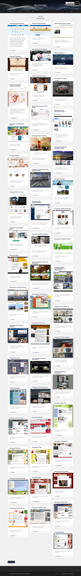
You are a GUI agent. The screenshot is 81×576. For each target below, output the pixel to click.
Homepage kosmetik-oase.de (16, 508)
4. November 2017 (13, 149)
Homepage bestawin (14, 358)
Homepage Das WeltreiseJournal (17, 287)
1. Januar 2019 (58, 72)
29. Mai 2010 (13, 472)
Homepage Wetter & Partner (16, 192)
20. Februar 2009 (58, 556)
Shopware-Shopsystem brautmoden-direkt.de (15, 85)
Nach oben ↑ (71, 573)
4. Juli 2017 (12, 186)
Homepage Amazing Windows (17, 418)
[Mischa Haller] (72, 5)
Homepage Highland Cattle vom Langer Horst (40, 262)
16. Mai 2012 (58, 397)
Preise (33, 11)
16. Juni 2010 (35, 471)
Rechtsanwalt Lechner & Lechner (62, 23)
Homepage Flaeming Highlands (17, 478)
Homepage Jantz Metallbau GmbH (16, 228)
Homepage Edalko (14, 255)
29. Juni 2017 (35, 195)
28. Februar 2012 (13, 412)
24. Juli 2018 (35, 100)
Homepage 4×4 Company (60, 78)
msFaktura (27, 11)
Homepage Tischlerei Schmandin (62, 208)
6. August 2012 (58, 365)
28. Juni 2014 (58, 300)
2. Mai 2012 (35, 411)
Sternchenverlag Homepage (39, 23)
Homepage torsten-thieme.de (61, 306)
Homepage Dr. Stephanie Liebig (62, 239)
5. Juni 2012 (35, 381)
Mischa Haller (40, 5)
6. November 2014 (13, 281)
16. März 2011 (13, 442)
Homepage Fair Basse (14, 448)
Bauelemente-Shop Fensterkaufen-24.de (59, 110)
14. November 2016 (36, 228)
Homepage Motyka (14, 155)
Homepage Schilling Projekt (39, 507)
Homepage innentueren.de (38, 323)
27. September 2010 (59, 465)
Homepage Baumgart (59, 179)
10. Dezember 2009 (36, 501)
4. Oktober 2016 (58, 233)
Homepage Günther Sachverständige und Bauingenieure (59, 268)
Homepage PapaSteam (15, 56)
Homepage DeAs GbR (37, 417)
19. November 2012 (36, 352)
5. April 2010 (58, 496)
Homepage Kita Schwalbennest (40, 294)
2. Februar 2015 (58, 261)
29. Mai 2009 (58, 526)
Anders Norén (65, 573)
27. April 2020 (13, 50)
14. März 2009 (13, 535)
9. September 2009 (14, 502)
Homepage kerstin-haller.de (61, 471)
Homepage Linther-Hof (60, 403)
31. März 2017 (58, 202)
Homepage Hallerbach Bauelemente (60, 372)
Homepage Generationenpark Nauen (16, 124)
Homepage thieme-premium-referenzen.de (39, 359)
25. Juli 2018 (13, 78)
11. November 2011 (59, 435)
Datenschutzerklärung (25, 573)
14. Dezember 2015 (14, 249)
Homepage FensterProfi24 (61, 502)
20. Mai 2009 (35, 531)
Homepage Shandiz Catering (39, 76)
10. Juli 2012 (13, 382)
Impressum (18, 573)
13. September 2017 (36, 163)
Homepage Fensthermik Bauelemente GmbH (60, 147)
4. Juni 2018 (58, 104)
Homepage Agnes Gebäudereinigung (36, 202)
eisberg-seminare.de (59, 53)
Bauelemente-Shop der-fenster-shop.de (40, 106)
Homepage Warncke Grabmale (62, 337)
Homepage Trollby (36, 477)
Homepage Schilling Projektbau (40, 234)
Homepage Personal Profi (60, 441)
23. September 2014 (36, 288)
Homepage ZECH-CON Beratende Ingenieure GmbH (40, 170)
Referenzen (19, 11)
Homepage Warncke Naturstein (40, 387)
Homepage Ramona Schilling (39, 135)
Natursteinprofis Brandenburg (39, 49)
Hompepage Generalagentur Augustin (16, 326)
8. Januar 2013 (58, 331)
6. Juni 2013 (13, 319)
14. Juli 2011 (35, 441)
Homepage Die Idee (37, 447)
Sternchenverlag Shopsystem (16, 23)
